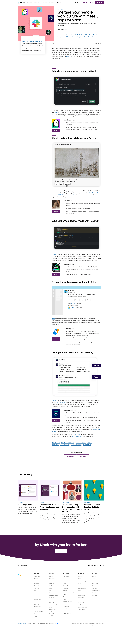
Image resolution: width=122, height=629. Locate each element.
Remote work (61, 35)
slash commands (60, 402)
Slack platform (92, 37)
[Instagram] (92, 566)
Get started (99, 2)
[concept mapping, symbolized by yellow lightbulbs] (94, 490)
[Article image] (28, 490)
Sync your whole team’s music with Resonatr (32, 45)
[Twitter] (94, 43)
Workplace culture (81, 37)
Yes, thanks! (70, 456)
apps (67, 56)
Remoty (54, 400)
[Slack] (21, 2)
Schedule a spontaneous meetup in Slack (32, 41)
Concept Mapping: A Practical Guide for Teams (93, 507)
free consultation (77, 436)
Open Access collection (69, 195)
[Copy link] (100, 43)
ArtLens (54, 191)
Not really (83, 456)
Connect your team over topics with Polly (32, 48)
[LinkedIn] (98, 43)
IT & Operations (70, 37)
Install (56, 130)
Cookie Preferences (40, 623)
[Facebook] (96, 43)
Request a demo (88, 2)
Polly (53, 318)
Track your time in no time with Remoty (31, 50)
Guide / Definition (86, 35)
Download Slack (21, 623)
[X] (97, 566)
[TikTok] (103, 566)
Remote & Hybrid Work (73, 35)
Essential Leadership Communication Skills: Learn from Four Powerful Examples (72, 508)
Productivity (61, 9)
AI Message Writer (25, 505)
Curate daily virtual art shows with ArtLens (32, 43)
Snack (56, 112)
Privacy (29, 623)
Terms (33, 623)
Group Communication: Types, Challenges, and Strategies (49, 507)
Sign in (79, 2)
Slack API (77, 434)
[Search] (75, 3)
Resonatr (54, 254)
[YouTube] (100, 566)
